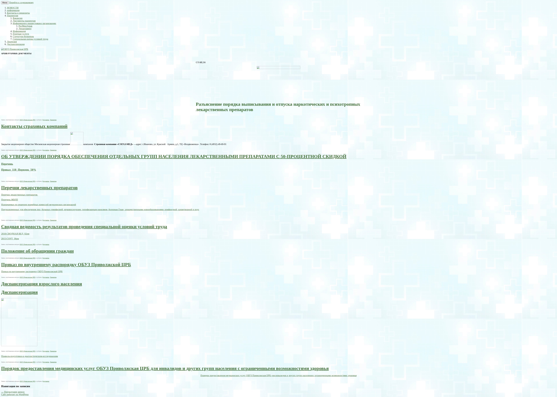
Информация (19, 31)
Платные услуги (21, 34)
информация (13, 10)
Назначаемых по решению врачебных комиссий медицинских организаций (38, 204)
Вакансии (17, 18)
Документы (45, 120)
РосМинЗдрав (25, 26)
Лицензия (12, 41)
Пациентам (12, 15)
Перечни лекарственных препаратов (39, 187)
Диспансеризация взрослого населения (41, 283)
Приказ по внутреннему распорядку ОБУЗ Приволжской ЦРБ (66, 264)
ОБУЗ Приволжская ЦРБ (27, 120)
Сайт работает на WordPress (15, 394)
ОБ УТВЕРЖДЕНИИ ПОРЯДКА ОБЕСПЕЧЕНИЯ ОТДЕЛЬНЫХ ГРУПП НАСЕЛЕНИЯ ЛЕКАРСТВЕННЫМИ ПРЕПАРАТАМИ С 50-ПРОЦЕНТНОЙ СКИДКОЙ (173, 156)
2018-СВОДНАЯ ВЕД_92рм (15, 233)
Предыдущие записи (13, 392)
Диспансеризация (16, 44)
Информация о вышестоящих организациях (34, 23)
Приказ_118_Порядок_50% (18, 169)
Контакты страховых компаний (34, 126)
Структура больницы (23, 36)
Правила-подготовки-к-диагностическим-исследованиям (29, 356)
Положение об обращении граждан (37, 250)
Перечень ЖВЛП (9, 199)
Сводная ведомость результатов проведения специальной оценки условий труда (84, 226)
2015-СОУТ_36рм (10, 238)
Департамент (25, 28)
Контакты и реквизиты (18, 13)
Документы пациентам (24, 21)
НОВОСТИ (13, 8)
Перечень (7, 163)
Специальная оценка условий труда (30, 39)
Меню (4, 3)
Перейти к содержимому (21, 2)
